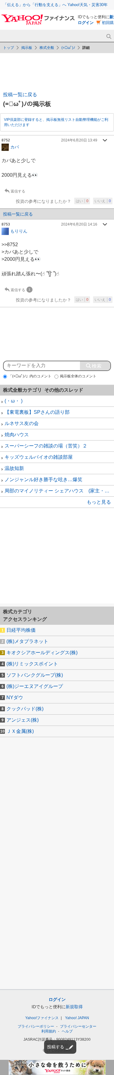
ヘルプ (67, 1031)
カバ (14, 146)
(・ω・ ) (13, 400)
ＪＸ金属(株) (20, 731)
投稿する (55, 1046)
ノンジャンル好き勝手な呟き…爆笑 (43, 479)
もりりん (18, 230)
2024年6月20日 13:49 (79, 140)
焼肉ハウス (17, 434)
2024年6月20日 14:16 (79, 224)
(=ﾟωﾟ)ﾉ (68, 48)
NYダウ (14, 697)
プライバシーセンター (78, 1026)
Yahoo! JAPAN (77, 1018)
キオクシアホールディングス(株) (42, 652)
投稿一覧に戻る (20, 94)
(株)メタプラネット (27, 641)
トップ (8, 48)
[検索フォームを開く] (108, 36)
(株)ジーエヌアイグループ (34, 686)
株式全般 (47, 48)
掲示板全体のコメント (78, 376)
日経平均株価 (21, 630)
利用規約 (48, 1031)
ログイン (86, 22)
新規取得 (74, 1006)
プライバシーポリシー (36, 1026)
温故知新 (14, 468)
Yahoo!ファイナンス (42, 1018)
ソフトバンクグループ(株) (34, 675)
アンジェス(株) (22, 720)
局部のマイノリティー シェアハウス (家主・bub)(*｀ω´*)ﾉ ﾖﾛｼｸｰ (59, 490)
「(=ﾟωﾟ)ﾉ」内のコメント (30, 376)
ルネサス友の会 (22, 423)
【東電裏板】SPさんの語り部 (37, 412)
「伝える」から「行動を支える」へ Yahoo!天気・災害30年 (55, 4)
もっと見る (99, 502)
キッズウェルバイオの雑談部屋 (39, 457)
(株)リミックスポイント (32, 663)
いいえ (103, 201)
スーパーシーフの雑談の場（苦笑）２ (46, 445)
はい (82, 201)
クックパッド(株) (24, 708)
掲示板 (26, 48)
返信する (18, 191)
